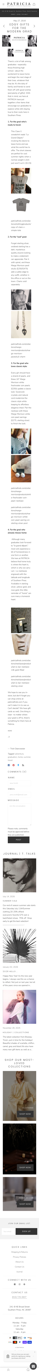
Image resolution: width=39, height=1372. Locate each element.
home (20, 757)
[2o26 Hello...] (19, 946)
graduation (12, 757)
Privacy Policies (19, 1257)
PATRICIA (21, 1347)
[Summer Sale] (19, 875)
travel (10, 760)
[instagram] (19, 1284)
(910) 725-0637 (22, 14)
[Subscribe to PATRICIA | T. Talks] (23, 765)
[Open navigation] (5, 4)
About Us (19, 1261)
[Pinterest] (13, 765)
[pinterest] (24, 1284)
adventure (19, 753)
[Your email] (9, 1231)
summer (27, 757)
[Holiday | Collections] (19, 1007)
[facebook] (14, 1284)
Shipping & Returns (19, 1252)
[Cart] (34, 4)
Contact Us (19, 1266)
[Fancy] (18, 765)
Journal (19, 1271)
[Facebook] (8, 765)
